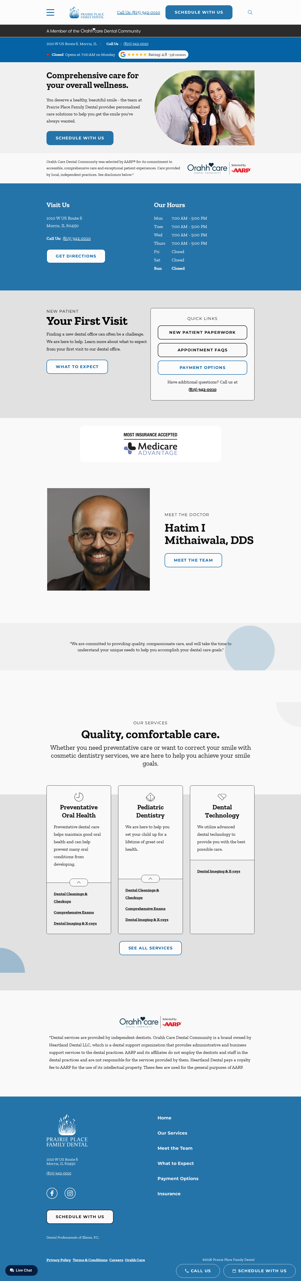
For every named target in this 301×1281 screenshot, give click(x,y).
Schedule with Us (199, 12)
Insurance (169, 1193)
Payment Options (203, 367)
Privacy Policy (58, 1259)
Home (164, 1117)
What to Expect (77, 366)
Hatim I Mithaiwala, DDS (209, 533)
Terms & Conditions (90, 1259)
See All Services (150, 948)
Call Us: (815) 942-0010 (138, 12)
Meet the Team (193, 560)
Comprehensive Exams (74, 912)
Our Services (172, 1133)
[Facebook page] (52, 1193)
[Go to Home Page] (86, 12)
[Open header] (51, 12)
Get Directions (76, 256)
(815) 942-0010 (136, 43)
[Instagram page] (70, 1193)
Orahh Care (135, 1259)
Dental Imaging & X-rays (75, 923)
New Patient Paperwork (202, 332)
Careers (116, 1259)
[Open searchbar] (250, 12)
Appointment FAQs (203, 350)
